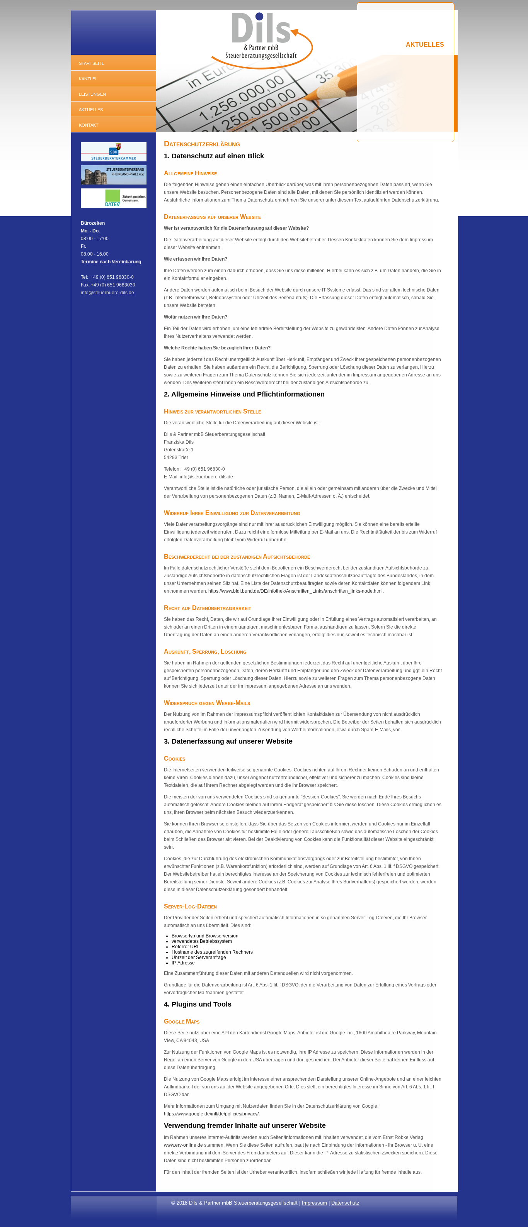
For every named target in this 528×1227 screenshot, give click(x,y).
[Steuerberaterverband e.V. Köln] (113, 185)
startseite (91, 62)
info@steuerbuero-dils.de (107, 292)
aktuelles (91, 109)
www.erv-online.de (184, 1145)
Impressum (314, 1203)
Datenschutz (345, 1203)
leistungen (92, 93)
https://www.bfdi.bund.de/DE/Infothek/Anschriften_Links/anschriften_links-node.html (295, 591)
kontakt (89, 124)
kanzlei (87, 78)
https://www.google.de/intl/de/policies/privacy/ (211, 1114)
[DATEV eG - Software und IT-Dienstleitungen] (113, 208)
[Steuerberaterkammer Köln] (113, 161)
